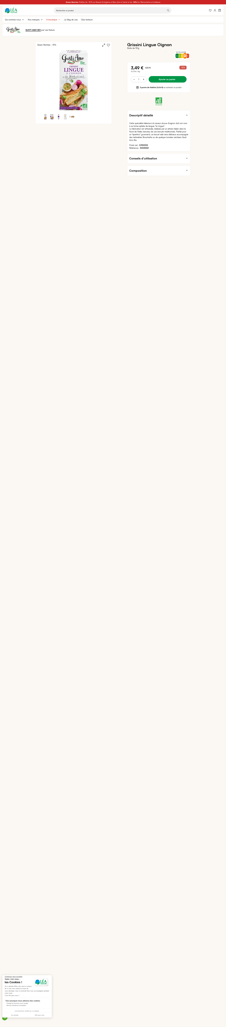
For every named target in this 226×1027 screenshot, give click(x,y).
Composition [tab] (138, 170)
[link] (210, 10)
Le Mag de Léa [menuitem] (71, 19)
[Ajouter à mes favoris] (108, 45)
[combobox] (112, 10)
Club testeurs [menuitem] (87, 19)
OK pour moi (39, 1015)
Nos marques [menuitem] (34, 19)
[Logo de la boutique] (11, 10)
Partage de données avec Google (17, 1003)
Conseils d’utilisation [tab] (143, 158)
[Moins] (134, 79)
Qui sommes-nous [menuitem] (13, 19)
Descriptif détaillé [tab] (141, 115)
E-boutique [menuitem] (51, 19)
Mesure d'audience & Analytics (16, 1005)
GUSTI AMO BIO (33, 30)
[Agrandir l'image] (103, 45)
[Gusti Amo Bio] (14, 30)
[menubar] (113, 19)
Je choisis (14, 1015)
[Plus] (143, 79)
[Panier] (219, 10)
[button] (52, 116)
